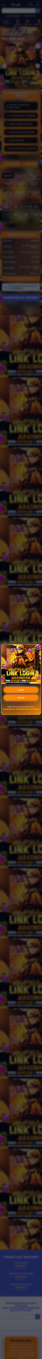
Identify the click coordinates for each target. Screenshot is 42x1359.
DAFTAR (20, 698)
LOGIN (21, 690)
